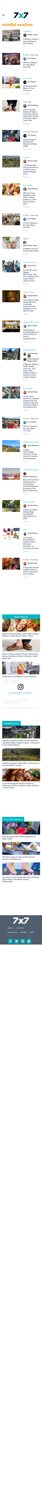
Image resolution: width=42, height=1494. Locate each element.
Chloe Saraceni (33, 359)
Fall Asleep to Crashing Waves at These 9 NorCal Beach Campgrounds (31, 334)
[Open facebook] (10, 1491)
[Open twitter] (16, 1491)
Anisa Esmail (32, 533)
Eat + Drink (27, 78)
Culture (26, 157)
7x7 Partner (31, 135)
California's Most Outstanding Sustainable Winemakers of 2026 (30, 514)
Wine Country (28, 292)
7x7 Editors (31, 82)
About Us (10, 1477)
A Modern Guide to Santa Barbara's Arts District (31, 41)
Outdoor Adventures (31, 322)
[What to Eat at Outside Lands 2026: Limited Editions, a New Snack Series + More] (11, 189)
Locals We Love (29, 262)
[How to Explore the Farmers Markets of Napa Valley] (11, 136)
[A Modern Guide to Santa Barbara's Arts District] (11, 35)
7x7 (5, 1257)
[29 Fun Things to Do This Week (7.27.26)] (11, 422)
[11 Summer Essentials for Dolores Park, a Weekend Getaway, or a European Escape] (11, 534)
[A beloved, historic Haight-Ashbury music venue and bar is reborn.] (11, 564)
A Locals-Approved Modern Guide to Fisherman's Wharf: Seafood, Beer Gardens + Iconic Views (20, 1335)
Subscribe (23, 1482)
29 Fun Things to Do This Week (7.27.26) (30, 428)
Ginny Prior (31, 266)
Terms (31, 1482)
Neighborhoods (29, 350)
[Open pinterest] (29, 1491)
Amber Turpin (32, 35)
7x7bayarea (13, 1257)
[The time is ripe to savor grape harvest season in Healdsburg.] (21, 1398)
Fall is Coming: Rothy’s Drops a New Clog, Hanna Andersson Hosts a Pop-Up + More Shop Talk (20, 1206)
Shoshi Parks (32, 161)
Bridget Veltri (32, 361)
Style (25, 530)
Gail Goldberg (32, 105)
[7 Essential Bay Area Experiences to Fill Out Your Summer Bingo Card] (11, 161)
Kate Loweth (32, 325)
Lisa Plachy (31, 58)
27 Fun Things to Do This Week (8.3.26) (30, 225)
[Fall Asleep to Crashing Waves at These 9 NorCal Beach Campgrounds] (11, 326)
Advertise (19, 1477)
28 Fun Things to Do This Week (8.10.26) (30, 65)
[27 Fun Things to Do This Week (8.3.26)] (11, 219)
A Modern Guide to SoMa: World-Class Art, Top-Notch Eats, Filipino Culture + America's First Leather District (31, 370)
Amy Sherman (32, 189)
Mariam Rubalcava (30, 477)
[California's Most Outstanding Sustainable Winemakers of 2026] (11, 506)
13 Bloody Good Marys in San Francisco (30, 88)
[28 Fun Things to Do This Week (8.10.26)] (11, 59)
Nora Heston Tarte (30, 245)
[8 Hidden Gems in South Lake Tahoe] (11, 243)
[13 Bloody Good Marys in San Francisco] (11, 82)
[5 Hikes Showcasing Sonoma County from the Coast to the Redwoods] (11, 446)
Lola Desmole (32, 353)
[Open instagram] (22, 1491)
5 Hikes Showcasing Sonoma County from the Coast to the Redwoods (30, 454)
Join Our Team (12, 1482)
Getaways (27, 31)
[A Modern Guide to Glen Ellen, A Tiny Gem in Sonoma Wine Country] (21, 1304)
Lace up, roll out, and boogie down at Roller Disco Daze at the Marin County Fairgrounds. (20, 1429)
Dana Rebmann (33, 445)
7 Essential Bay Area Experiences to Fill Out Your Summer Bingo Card (30, 169)
